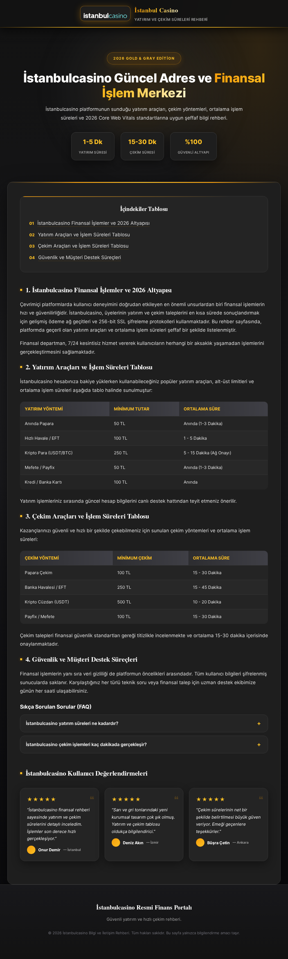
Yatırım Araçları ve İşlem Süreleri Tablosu (84, 234)
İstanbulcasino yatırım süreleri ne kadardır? (72, 723)
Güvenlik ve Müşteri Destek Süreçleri (79, 257)
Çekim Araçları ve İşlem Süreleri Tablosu (83, 246)
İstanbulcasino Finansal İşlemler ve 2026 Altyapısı (93, 223)
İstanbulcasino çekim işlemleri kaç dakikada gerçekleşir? (86, 744)
